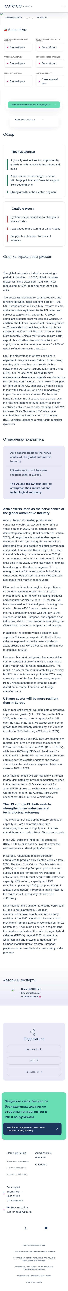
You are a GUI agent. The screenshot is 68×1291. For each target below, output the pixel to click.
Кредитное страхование (18, 1161)
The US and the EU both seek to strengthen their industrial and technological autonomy (31, 488)
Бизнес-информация (16, 1168)
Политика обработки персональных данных (34, 1251)
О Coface (41, 1164)
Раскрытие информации (34, 1245)
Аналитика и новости (43, 1155)
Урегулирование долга (17, 1174)
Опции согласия (34, 1282)
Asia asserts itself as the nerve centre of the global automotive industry (30, 457)
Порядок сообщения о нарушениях (34, 1276)
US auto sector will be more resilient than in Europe (28, 472)
